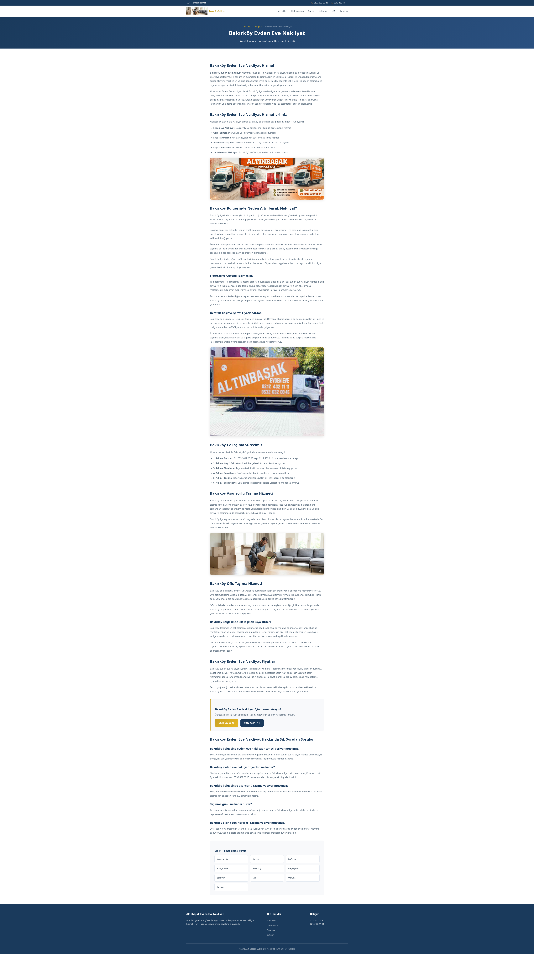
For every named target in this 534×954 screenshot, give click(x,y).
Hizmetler (282, 11)
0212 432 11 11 (252, 722)
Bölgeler (323, 11)
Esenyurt (221, 877)
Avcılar (256, 859)
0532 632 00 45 (226, 722)
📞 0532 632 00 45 (319, 2)
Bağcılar (292, 859)
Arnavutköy (222, 859)
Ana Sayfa (247, 26)
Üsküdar (292, 877)
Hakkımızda (297, 11)
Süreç (311, 11)
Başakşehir (293, 868)
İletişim (344, 11)
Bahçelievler (223, 868)
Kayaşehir (221, 887)
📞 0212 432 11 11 (339, 2)
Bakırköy (257, 868)
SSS (334, 11)
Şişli (254, 877)
